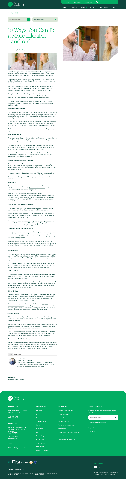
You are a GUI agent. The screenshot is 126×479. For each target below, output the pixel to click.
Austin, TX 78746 (13, 433)
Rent (89, 7)
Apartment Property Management (69, 432)
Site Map (96, 474)
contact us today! (42, 348)
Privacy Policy (103, 474)
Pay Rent (66, 2)
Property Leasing (63, 414)
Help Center (92, 432)
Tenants (82, 7)
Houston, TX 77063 (14, 412)
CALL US (100, 2)
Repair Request (77, 2)
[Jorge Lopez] (12, 364)
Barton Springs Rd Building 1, (17, 429)
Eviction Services (63, 421)
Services (65, 7)
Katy (37, 414)
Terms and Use (111, 474)
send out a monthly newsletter (29, 243)
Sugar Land (40, 428)
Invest (95, 7)
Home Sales (62, 428)
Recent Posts (17, 354)
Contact (114, 7)
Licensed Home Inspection (66, 439)
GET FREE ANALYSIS (110, 2)
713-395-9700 (13, 416)
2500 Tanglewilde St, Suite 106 (17, 410)
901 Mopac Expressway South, (17, 427)
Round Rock (40, 439)
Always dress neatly (14, 165)
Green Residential (27, 360)
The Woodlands (41, 421)
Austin (38, 432)
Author (10, 354)
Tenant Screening (63, 418)
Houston (39, 410)
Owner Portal (88, 2)
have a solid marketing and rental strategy (38, 86)
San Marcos (40, 446)
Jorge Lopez (26, 50)
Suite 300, (11, 431)
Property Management (16, 379)
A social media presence (37, 188)
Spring (38, 425)
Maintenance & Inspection (66, 425)
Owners (74, 7)
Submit (115, 417)
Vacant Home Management (66, 436)
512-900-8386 (13, 436)
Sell (101, 7)
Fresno (38, 418)
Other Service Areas (42, 450)
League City (40, 436)
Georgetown (40, 443)
